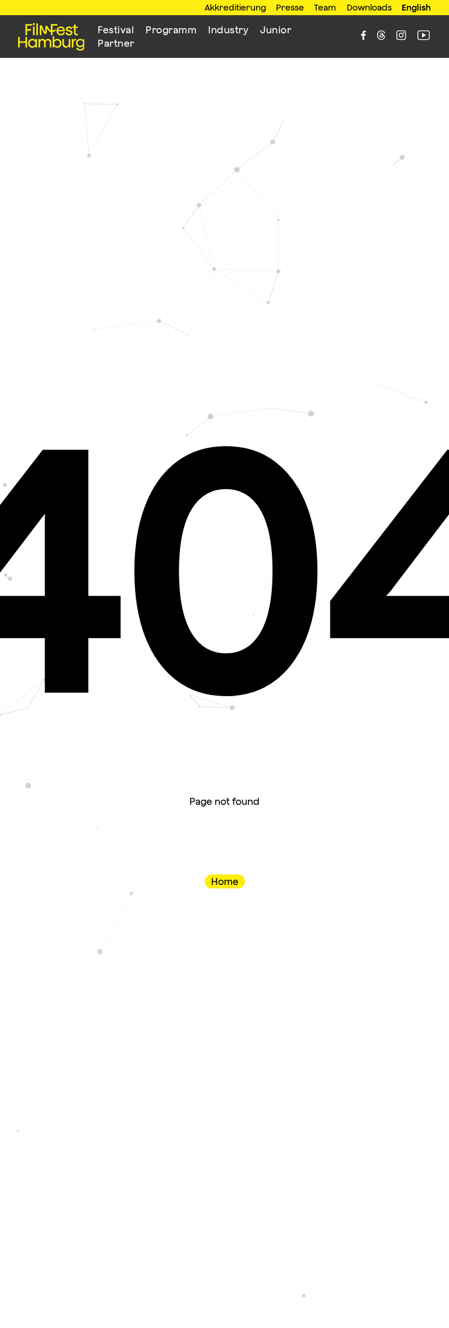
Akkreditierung (235, 7)
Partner (116, 43)
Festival (116, 30)
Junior (275, 30)
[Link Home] (51, 36)
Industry (228, 30)
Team (325, 7)
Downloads (369, 7)
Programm (171, 30)
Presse (290, 7)
